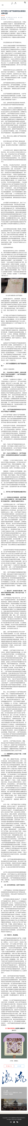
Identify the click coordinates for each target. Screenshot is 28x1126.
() (9, 1066)
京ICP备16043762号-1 (20, 1117)
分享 (20, 1066)
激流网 (4, 19)
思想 (4, 17)
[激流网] (14, 3)
